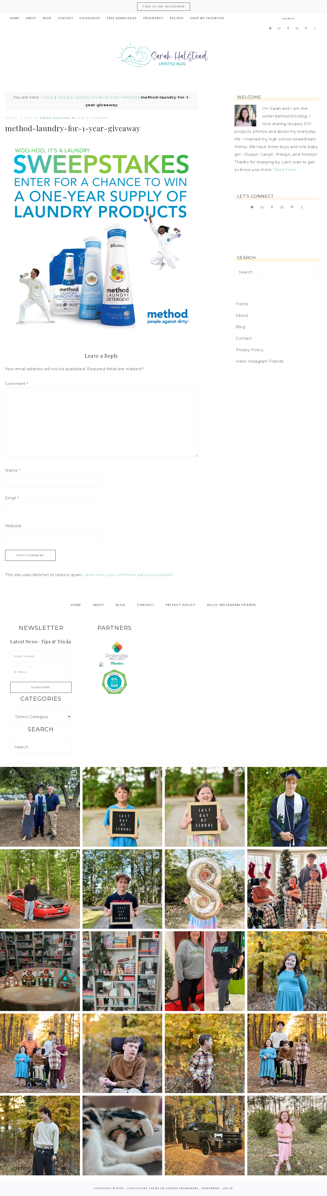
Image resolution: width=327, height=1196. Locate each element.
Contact (244, 338)
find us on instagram (164, 6)
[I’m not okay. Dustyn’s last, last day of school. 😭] (122, 889)
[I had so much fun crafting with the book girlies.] (40, 971)
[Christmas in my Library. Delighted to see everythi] (122, 971)
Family (63, 97)
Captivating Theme (143, 1188)
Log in (228, 1188)
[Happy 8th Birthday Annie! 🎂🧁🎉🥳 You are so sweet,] (205, 889)
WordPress (210, 1188)
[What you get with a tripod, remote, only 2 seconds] (40, 1053)
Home (47, 97)
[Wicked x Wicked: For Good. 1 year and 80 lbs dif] (205, 971)
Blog (240, 326)
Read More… (285, 169)
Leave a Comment (92, 118)
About (242, 315)
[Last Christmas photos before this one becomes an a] (40, 1135)
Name (12, 470)
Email (12, 498)
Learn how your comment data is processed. (128, 574)
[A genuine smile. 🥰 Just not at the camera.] (205, 1053)
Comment (16, 383)
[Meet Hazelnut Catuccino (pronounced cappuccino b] (122, 1135)
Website (13, 525)
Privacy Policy (249, 349)
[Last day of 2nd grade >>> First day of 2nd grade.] (205, 807)
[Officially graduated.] (40, 807)
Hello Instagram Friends (260, 361)
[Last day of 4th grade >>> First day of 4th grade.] (122, 807)
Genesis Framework (182, 1188)
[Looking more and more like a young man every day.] (122, 1053)
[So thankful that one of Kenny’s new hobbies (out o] (205, 1135)
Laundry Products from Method (105, 97)
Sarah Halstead (163, 56)
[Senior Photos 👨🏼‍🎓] (40, 889)
